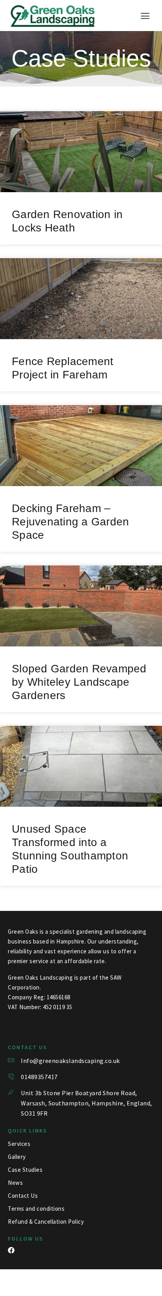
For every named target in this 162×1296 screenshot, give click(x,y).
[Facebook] (11, 1250)
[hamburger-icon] (145, 16)
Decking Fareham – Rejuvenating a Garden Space (70, 521)
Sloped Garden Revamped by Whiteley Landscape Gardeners (79, 682)
